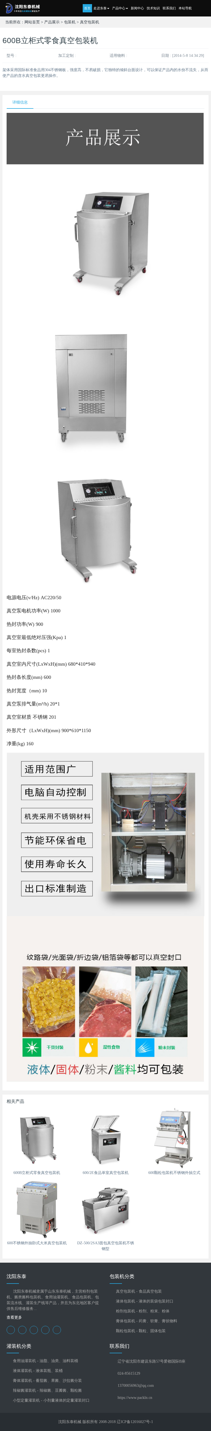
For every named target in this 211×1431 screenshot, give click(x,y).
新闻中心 (137, 8)
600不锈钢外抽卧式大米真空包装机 (37, 1243)
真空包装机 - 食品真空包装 (139, 1291)
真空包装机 (89, 22)
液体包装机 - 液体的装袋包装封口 (144, 1301)
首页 (87, 8)
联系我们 (169, 8)
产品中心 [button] (118, 8)
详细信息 (20, 102)
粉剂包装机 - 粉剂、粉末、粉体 (143, 1311)
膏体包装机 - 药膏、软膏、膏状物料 (146, 1321)
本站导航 (185, 8)
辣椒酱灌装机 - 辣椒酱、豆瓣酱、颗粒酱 (47, 1390)
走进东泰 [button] (100, 8)
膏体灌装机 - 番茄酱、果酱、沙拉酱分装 (47, 1381)
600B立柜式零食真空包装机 (36, 1173)
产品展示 (52, 22)
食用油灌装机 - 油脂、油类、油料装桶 (45, 1361)
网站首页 (32, 22)
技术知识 (153, 8)
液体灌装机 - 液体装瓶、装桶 (38, 1371)
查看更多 (14, 1317)
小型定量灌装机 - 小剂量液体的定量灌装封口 (51, 1400)
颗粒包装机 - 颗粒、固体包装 (141, 1331)
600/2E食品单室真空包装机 (106, 1173)
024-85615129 (129, 1373)
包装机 (70, 22)
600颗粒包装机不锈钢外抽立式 (174, 1173)
